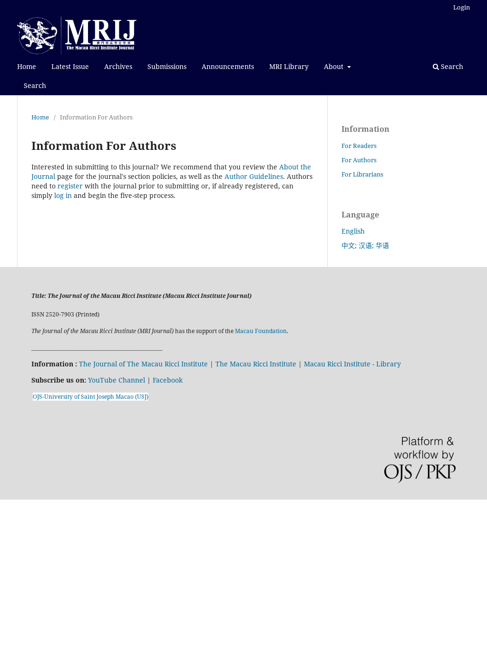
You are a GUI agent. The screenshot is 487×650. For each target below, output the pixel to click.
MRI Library (289, 66)
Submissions (166, 66)
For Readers (359, 145)
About (334, 66)
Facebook (168, 379)
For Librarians (362, 174)
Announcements (228, 66)
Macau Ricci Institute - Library (352, 363)
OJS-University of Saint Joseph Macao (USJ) (90, 397)
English (353, 231)
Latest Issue (70, 66)
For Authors (359, 160)
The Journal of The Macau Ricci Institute (143, 363)
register (70, 185)
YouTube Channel (116, 379)
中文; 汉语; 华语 (365, 245)
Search (35, 85)
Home (26, 66)
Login (461, 7)
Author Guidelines (253, 176)
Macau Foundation (261, 331)
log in (63, 195)
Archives (118, 66)
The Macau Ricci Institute (255, 363)
